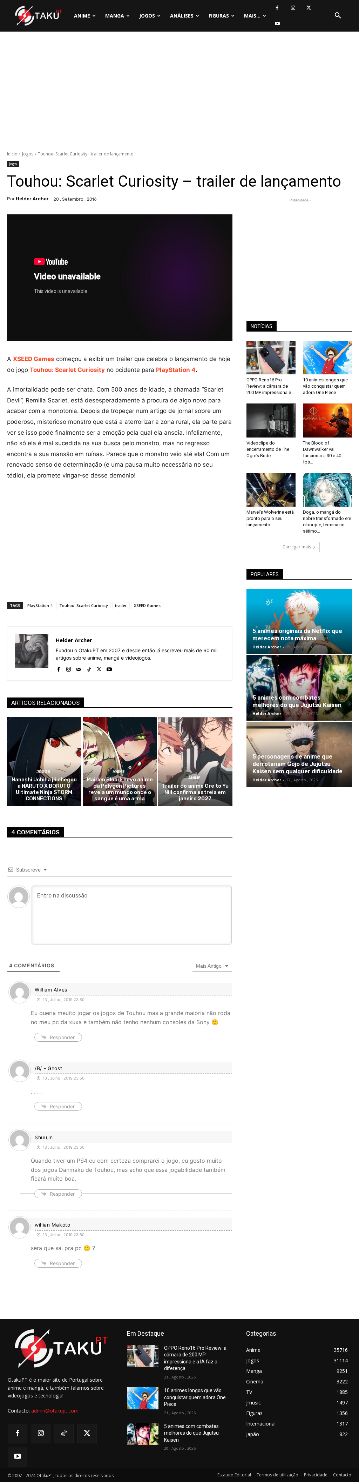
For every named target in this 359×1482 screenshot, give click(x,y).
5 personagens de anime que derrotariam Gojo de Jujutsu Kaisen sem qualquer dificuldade (297, 764)
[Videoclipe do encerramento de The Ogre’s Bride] (271, 420)
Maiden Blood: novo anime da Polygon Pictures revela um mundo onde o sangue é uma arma (120, 789)
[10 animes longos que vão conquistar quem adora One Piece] (327, 357)
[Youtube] (277, 24)
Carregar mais (297, 547)
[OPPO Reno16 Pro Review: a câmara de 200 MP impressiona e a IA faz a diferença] (271, 357)
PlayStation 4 (176, 369)
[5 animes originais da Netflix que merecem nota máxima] (299, 621)
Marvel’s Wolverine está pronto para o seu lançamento (270, 518)
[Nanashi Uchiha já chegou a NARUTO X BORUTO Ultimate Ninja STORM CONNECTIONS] (44, 761)
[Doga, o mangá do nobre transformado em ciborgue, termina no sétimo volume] (327, 490)
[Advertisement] (179, 93)
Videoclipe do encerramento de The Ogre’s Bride (267, 449)
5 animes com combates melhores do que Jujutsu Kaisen (296, 701)
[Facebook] (277, 8)
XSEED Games (33, 358)
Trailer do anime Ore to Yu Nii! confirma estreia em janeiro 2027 (195, 792)
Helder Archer (32, 198)
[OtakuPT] (38, 15)
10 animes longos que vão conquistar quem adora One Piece (325, 386)
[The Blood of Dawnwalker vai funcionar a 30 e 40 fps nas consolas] (327, 420)
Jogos (27, 154)
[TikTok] (89, 667)
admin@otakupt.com (55, 1410)
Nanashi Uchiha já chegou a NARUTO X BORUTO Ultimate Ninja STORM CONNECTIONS (44, 789)
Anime (119, 772)
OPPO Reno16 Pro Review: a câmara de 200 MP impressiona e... (270, 386)
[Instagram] (293, 8)
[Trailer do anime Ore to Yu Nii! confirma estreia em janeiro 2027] (195, 761)
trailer (121, 605)
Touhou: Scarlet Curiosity (67, 369)
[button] (338, 16)
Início (12, 154)
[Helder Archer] (31, 653)
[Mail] (78, 667)
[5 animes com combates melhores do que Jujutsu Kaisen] (299, 687)
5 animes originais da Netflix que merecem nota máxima (297, 634)
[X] (309, 8)
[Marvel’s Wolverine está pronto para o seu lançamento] (271, 490)
